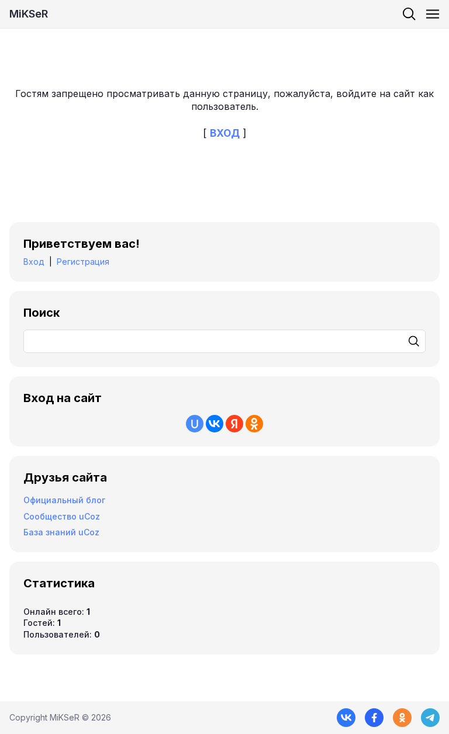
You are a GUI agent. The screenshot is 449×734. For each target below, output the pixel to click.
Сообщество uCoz (61, 516)
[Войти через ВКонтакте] (214, 423)
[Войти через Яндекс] (234, 423)
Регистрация (83, 261)
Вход (33, 261)
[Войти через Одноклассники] (254, 423)
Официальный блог (64, 500)
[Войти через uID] (194, 423)
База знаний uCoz (61, 532)
